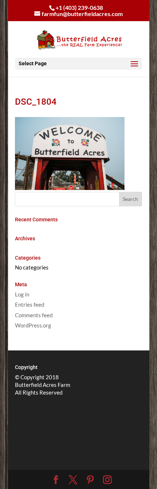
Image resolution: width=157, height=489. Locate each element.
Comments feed (34, 315)
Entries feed (29, 304)
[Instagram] (107, 480)
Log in (22, 294)
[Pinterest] (90, 480)
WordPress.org (33, 325)
